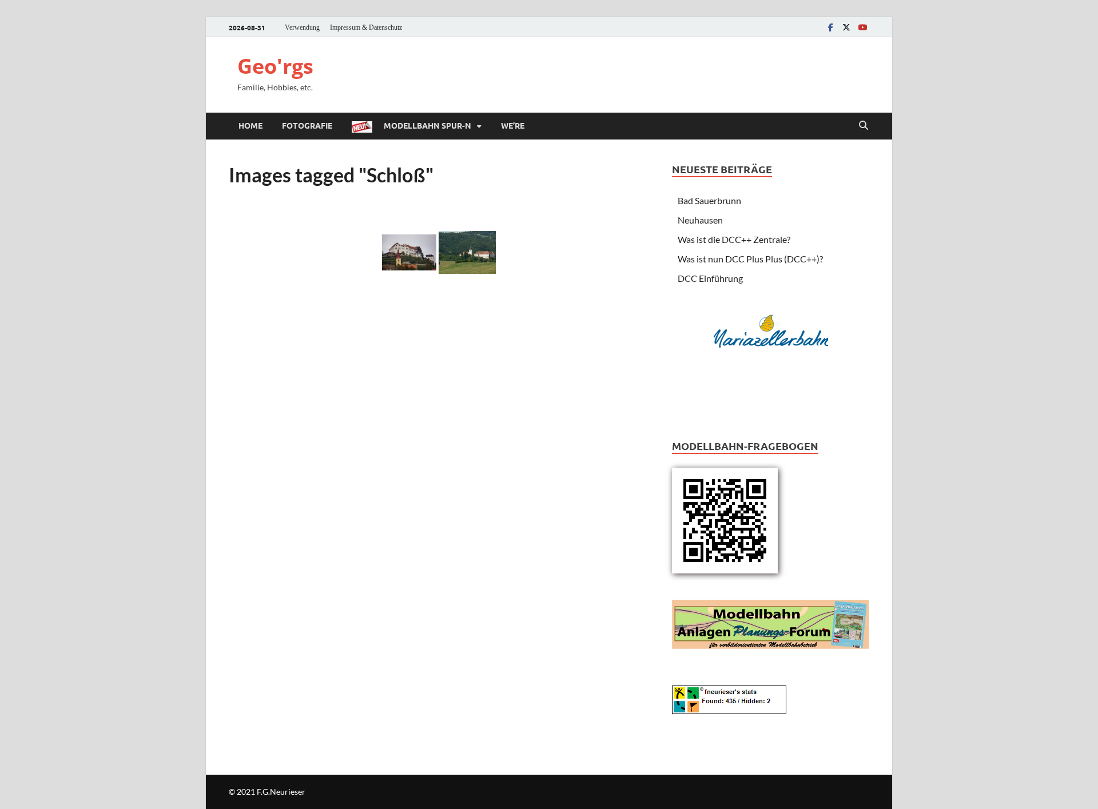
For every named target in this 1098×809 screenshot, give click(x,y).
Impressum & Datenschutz (366, 27)
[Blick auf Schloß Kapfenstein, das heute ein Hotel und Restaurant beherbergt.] (409, 252)
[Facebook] (830, 27)
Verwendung (302, 27)
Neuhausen (700, 219)
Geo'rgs (275, 66)
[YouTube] (862, 27)
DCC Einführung (710, 278)
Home (250, 125)
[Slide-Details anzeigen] (771, 331)
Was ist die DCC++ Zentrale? (734, 239)
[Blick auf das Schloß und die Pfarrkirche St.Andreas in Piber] (467, 252)
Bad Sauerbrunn (709, 200)
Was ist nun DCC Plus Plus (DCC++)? (750, 258)
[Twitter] (846, 27)
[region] (771, 357)
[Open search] (863, 126)
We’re (512, 125)
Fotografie (307, 125)
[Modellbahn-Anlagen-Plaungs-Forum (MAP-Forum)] (770, 622)
